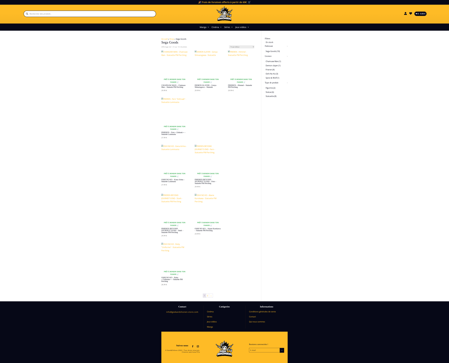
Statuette (271, 96)
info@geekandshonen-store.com (182, 312)
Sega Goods (273, 51)
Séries (227, 27)
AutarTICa (196, 352)
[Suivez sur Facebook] (193, 346)
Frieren (270, 69)
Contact (252, 316)
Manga (203, 27)
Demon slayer (273, 65)
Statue (270, 92)
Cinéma (215, 27)
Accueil (164, 39)
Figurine (270, 88)
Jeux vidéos (240, 27)
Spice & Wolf (272, 78)
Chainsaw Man (273, 61)
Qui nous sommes (257, 321)
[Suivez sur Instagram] (198, 346)
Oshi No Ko (272, 73)
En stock (269, 42)
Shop (171, 39)
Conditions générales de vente (262, 311)
